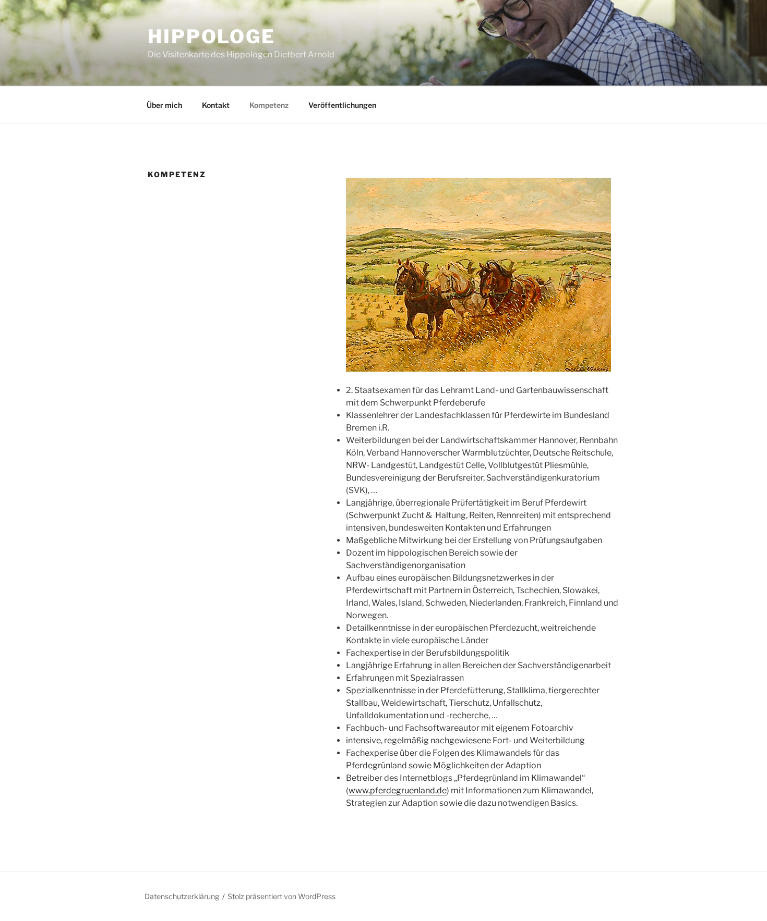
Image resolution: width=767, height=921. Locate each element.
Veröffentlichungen (342, 105)
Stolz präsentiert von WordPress (281, 896)
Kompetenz (269, 105)
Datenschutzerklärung (182, 896)
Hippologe (211, 36)
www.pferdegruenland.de (398, 790)
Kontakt (216, 105)
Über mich (164, 105)
